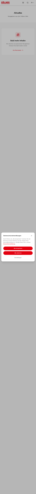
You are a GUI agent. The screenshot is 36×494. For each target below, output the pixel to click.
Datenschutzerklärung (9, 244)
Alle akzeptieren (18, 248)
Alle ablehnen (18, 253)
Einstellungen (18, 257)
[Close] (31, 236)
